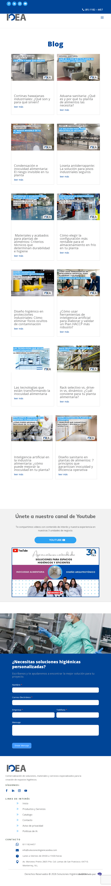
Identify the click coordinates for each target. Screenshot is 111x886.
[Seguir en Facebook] (9, 4)
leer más (18, 106)
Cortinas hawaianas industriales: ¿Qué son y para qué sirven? (32, 99)
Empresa (17, 709)
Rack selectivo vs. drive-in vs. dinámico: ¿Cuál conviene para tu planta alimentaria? (78, 392)
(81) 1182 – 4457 (94, 9)
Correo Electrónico (22, 697)
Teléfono (61, 709)
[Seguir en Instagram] (20, 4)
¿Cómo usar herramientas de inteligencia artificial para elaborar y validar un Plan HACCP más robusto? (77, 319)
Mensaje (16, 722)
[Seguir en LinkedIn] (14, 4)
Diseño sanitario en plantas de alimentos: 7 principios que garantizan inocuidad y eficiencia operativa (76, 463)
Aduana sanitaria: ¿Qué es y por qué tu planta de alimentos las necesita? (77, 100)
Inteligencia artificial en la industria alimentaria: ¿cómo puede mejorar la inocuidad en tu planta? (32, 463)
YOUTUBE (55, 540)
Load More (55, 490)
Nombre (17, 684)
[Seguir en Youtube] (25, 4)
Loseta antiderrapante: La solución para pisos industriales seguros (77, 168)
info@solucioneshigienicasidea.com (40, 850)
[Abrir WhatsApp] (103, 878)
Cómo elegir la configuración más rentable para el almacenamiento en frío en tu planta (78, 241)
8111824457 (29, 844)
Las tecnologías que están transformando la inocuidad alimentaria (32, 390)
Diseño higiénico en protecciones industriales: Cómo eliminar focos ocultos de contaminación (30, 317)
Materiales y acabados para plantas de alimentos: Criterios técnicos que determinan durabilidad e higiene (32, 243)
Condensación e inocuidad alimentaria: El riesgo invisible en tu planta (31, 170)
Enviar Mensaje (22, 745)
